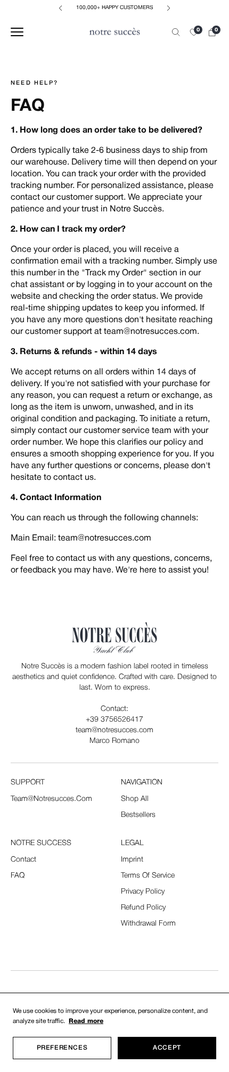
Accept (167, 1048)
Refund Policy (143, 907)
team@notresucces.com (51, 799)
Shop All (135, 799)
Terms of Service (148, 875)
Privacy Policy (143, 891)
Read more (86, 1021)
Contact (23, 859)
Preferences (62, 1048)
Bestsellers (138, 815)
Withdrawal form (148, 923)
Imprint (132, 859)
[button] (193, 32)
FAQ (17, 875)
